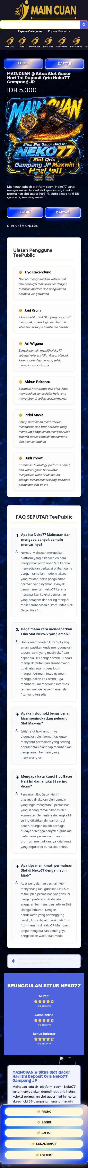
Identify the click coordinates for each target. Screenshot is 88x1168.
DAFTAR (64, 63)
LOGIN (23, 63)
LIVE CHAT (46, 1156)
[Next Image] (80, 136)
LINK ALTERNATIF (46, 1145)
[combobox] (40, 25)
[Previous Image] (7, 136)
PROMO (46, 1110)
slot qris (59, 1091)
